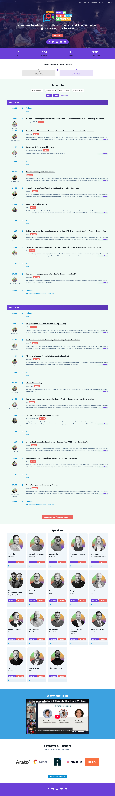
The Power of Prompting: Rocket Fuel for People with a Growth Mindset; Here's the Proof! (63, 247)
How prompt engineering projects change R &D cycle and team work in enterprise (60, 399)
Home (79, 2)
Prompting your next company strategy (42, 485)
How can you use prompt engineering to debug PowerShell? (51, 274)
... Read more (104, 139)
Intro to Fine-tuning (34, 383)
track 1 (49, 95)
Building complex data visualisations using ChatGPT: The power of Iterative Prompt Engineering (66, 231)
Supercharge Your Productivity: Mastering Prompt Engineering (51, 458)
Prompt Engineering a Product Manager (42, 415)
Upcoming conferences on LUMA (57, 517)
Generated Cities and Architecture (40, 147)
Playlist (101, 2)
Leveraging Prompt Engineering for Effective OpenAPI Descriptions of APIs (57, 442)
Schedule (86, 2)
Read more (12, 562)
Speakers (94, 2)
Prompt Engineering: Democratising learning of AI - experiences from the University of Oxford (65, 119)
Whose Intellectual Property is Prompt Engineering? (47, 356)
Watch (41, 122)
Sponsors (109, 2)
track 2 (56, 95)
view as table (64, 95)
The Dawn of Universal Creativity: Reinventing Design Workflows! (53, 340)
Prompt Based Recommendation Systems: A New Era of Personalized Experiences (60, 131)
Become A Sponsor (57, 776)
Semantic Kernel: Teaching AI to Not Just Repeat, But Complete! (52, 188)
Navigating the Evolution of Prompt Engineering (46, 324)
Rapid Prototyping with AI (36, 204)
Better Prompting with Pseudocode (40, 172)
